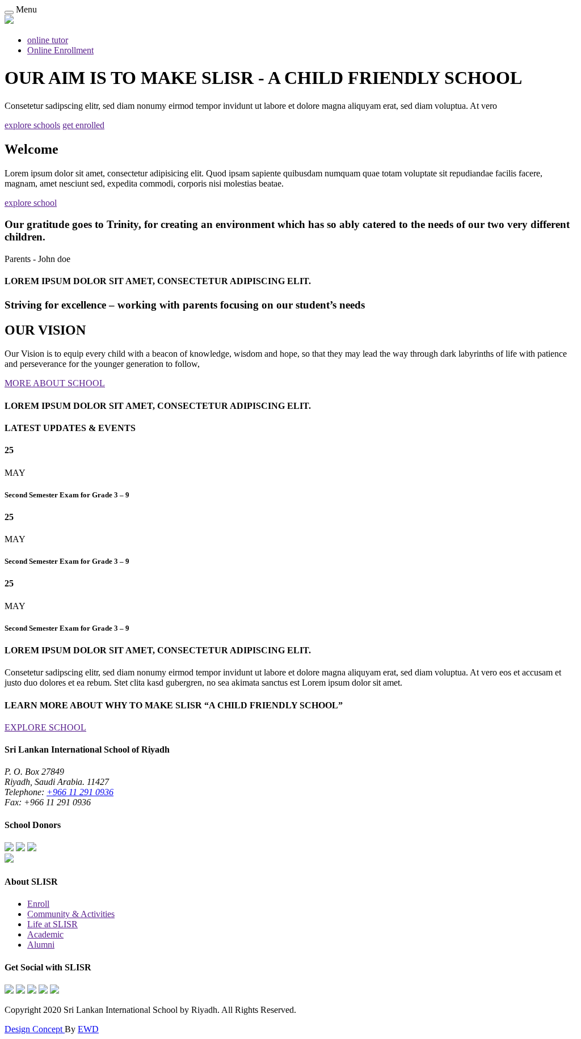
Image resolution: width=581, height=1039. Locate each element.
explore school (31, 203)
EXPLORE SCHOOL (45, 727)
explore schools (32, 125)
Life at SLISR (52, 924)
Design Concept (35, 1029)
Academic (45, 934)
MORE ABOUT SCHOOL (55, 383)
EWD (88, 1029)
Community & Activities (71, 914)
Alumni (40, 944)
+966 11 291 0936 (80, 792)
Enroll (38, 904)
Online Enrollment (60, 50)
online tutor (47, 40)
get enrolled (83, 125)
